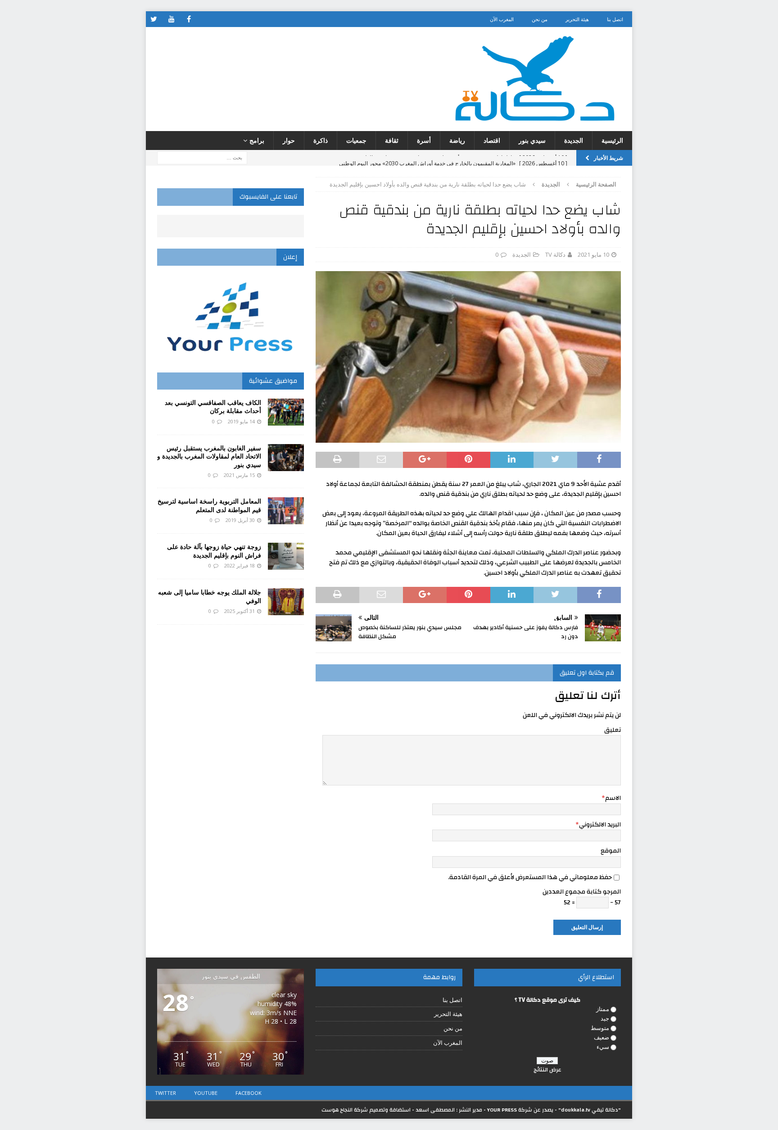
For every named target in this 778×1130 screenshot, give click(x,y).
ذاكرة (320, 140)
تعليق (612, 730)
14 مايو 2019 (241, 421)
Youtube (205, 1092)
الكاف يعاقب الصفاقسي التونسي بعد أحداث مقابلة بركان (213, 406)
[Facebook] (189, 19)
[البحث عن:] (202, 157)
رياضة (457, 140)
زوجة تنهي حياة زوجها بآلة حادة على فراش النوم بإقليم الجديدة (214, 550)
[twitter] (154, 19)
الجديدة (573, 140)
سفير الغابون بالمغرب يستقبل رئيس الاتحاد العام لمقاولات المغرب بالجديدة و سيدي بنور (209, 456)
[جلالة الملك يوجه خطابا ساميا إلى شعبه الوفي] (286, 601)
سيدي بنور (532, 140)
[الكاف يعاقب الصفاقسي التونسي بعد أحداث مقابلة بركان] (286, 412)
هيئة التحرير (577, 19)
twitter (165, 1092)
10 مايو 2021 (593, 254)
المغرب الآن (502, 19)
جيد (605, 1018)
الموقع (611, 851)
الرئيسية (612, 140)
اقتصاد (492, 140)
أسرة (424, 140)
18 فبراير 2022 (239, 565)
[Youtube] (171, 19)
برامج (256, 140)
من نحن (539, 19)
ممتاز (602, 1009)
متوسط (600, 1028)
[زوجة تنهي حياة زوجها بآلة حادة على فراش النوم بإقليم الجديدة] (286, 556)
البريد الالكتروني (600, 824)
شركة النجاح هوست (344, 1110)
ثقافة (391, 140)
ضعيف (601, 1037)
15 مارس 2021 (239, 475)
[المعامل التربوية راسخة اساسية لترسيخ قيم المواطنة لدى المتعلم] (286, 510)
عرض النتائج (547, 1069)
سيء (603, 1047)
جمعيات (356, 140)
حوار (289, 140)
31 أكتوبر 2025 (239, 611)
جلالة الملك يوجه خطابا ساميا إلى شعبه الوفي (209, 596)
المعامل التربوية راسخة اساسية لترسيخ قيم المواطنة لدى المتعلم (209, 505)
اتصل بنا (615, 19)
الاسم (613, 798)
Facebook (248, 1092)
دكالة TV (555, 254)
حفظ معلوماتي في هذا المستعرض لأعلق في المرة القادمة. (530, 877)
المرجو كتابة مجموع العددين (582, 892)
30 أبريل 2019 (240, 520)
